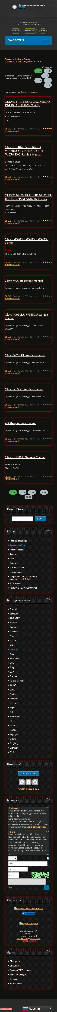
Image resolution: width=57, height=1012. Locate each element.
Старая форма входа (28, 789)
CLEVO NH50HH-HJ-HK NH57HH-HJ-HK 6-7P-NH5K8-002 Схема (28, 197)
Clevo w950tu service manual (24, 280)
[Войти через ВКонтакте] (22, 782)
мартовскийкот (29, 941)
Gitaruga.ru (15, 961)
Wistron (13, 623)
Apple (12, 707)
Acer (12, 654)
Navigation (16, 40)
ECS (12, 752)
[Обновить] (48, 858)
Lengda (13, 703)
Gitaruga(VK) (16, 966)
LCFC (12, 690)
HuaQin (13, 730)
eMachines (15, 658)
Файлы (18, 59)
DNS (12, 663)
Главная (15, 31)
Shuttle (13, 694)
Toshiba (13, 676)
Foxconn (14, 631)
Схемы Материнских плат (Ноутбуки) (19, 60)
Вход (43, 31)
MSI (11, 645)
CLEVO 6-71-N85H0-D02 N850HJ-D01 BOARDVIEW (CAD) (28, 103)
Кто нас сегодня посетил (29, 938)
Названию (33, 92)
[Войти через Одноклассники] (35, 782)
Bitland (13, 739)
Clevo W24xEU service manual (25, 355)
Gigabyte (14, 734)
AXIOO (13, 685)
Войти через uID (28, 774)
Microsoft (14, 748)
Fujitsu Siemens (17, 681)
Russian (34, 1008)
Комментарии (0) (12, 131)
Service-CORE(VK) (18, 975)
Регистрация (30, 31)
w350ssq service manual (20, 423)
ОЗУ (12, 672)
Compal (13, 609)
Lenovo (13, 640)
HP (11, 721)
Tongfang (14, 743)
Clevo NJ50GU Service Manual (25, 457)
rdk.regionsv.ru (16, 983)
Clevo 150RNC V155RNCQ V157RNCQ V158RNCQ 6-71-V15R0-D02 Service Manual (24, 150)
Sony (12, 667)
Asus (12, 636)
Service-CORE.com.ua (20, 970)
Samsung (14, 614)
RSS (39, 24)
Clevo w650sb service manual (24, 389)
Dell (11, 712)
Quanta (13, 627)
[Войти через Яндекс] (28, 782)
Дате (23, 92)
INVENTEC (15, 618)
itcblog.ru (14, 979)
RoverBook (15, 716)
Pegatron (14, 698)
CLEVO (8, 129)
